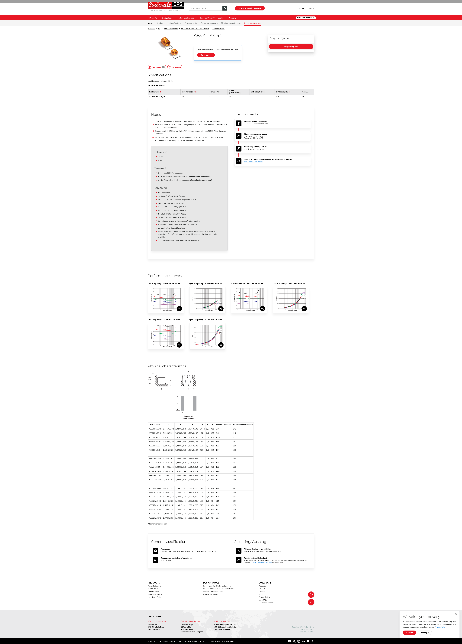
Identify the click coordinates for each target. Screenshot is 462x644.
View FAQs (263, 600)
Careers (262, 589)
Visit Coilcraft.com (305, 18)
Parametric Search (251, 8)
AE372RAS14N (218, 29)
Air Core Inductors (171, 29)
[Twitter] (294, 641)
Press (261, 594)
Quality (220, 18)
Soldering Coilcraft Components (261, 562)
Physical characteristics (231, 23)
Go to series (205, 55)
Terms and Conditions (268, 603)
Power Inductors (154, 586)
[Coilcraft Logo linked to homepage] (166, 7)
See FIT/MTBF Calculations (253, 162)
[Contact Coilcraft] (311, 594)
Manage (425, 633)
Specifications (175, 23)
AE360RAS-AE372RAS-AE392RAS (195, 29)
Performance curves (209, 23)
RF (159, 29)
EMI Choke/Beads (155, 594)
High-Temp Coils (154, 597)
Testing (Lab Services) (185, 18)
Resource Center (206, 18)
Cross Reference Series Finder (215, 592)
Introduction (161, 23)
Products (153, 18)
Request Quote (291, 46)
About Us (262, 586)
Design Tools (167, 18)
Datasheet (157, 67)
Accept (409, 633)
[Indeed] (312, 641)
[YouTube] (308, 641)
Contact (262, 592)
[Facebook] (289, 641)
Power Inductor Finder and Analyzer (217, 586)
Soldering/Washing (252, 23)
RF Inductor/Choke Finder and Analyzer (219, 589)
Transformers (153, 592)
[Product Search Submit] (224, 8)
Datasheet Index (303, 8)
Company (232, 18)
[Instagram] (298, 641)
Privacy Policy (264, 597)
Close (456, 614)
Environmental (191, 23)
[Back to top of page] (311, 602)
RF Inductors (153, 589)
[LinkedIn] (303, 641)
